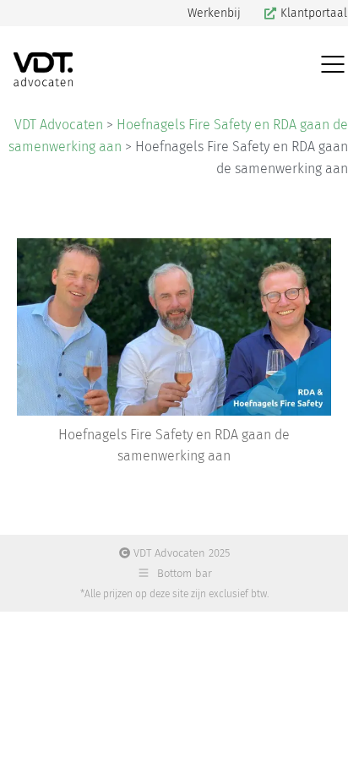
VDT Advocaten (58, 125)
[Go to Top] (323, 748)
